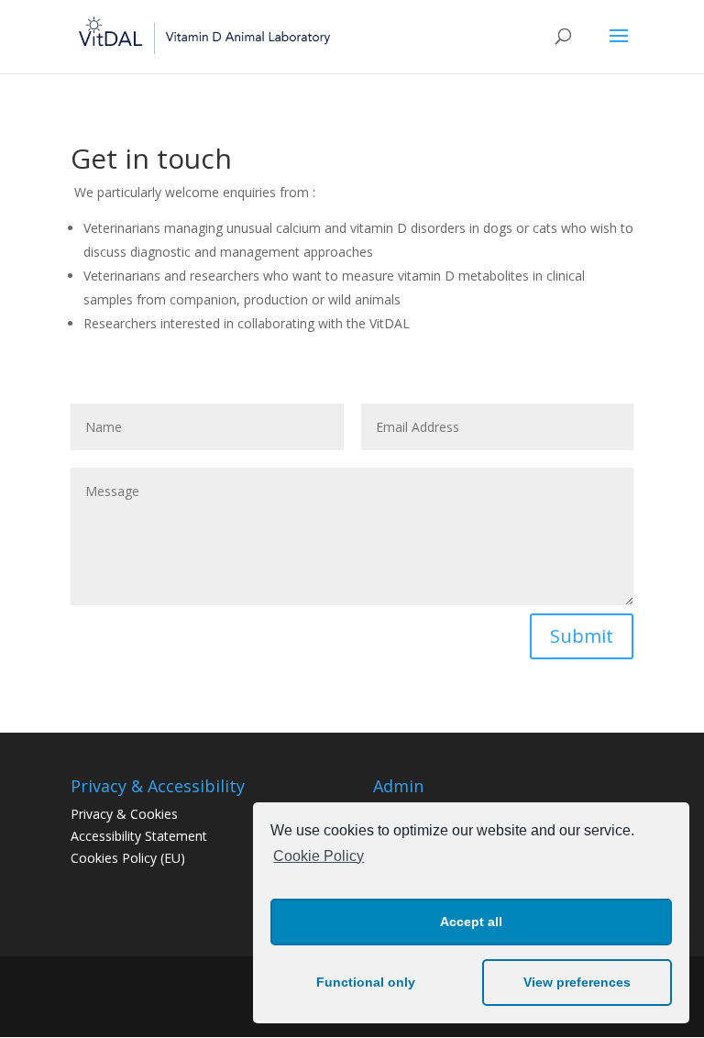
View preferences (577, 982)
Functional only (365, 982)
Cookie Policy (318, 856)
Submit (581, 636)
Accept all (471, 921)
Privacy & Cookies (124, 814)
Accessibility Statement (139, 836)
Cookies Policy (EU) (128, 858)
